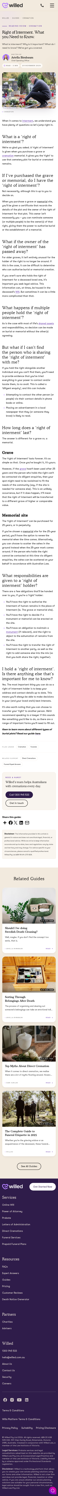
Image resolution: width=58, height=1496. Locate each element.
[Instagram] (12, 1399)
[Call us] (42, 5)
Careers (6, 1383)
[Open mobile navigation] (52, 5)
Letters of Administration (16, 1224)
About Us (7, 1364)
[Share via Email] (27, 822)
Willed (5, 18)
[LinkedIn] (26, 1399)
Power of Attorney (12, 1211)
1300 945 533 (9, 1350)
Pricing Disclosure (46, 1428)
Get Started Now (42, 1186)
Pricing (6, 1286)
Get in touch (17, 803)
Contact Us (8, 1370)
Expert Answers (10, 1273)
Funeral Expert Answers (12, 764)
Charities (7, 1321)
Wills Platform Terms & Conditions (21, 1419)
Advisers (6, 1328)
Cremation (28, 18)
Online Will (8, 1204)
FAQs (5, 1266)
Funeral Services (11, 1237)
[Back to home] (12, 1186)
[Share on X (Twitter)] (15, 822)
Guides (15, 18)
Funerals (34, 747)
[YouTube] (19, 1399)
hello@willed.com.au (13, 1357)
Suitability (27, 1428)
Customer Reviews (12, 1292)
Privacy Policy (10, 1428)
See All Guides (29, 1166)
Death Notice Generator (15, 1299)
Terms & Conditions (13, 1410)
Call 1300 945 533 (19, 794)
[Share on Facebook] (11, 822)
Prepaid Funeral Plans (14, 1244)
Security (6, 1377)
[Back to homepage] (12, 5)
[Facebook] (5, 1400)
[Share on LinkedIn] (21, 822)
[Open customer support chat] (52, 1490)
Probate (6, 1218)
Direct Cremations (29, 758)
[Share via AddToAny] (5, 822)
